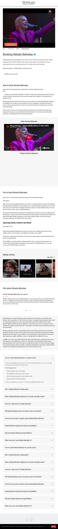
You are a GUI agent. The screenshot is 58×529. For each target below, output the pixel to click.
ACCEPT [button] (53, 526)
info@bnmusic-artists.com (11, 74)
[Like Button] (50, 11)
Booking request (11, 274)
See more (50, 257)
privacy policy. (47, 526)
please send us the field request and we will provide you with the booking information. (23, 90)
